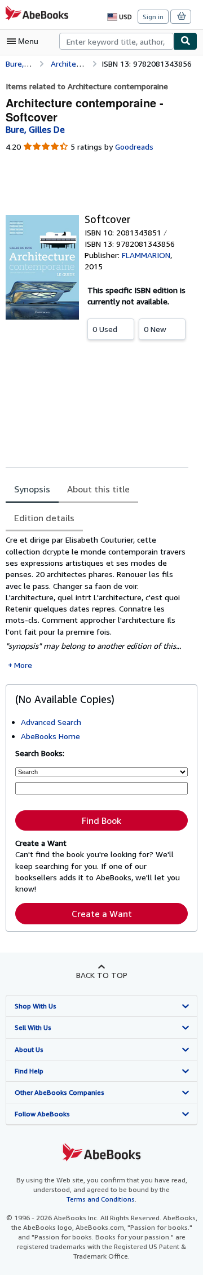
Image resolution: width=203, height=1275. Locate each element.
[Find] (185, 41)
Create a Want (102, 913)
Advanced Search (51, 722)
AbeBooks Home (50, 736)
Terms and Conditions (101, 1199)
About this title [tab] (98, 489)
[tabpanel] (97, 602)
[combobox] (116, 41)
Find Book (101, 820)
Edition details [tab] (44, 517)
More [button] (23, 665)
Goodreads (134, 146)
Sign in (153, 16)
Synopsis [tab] (32, 489)
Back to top (101, 975)
